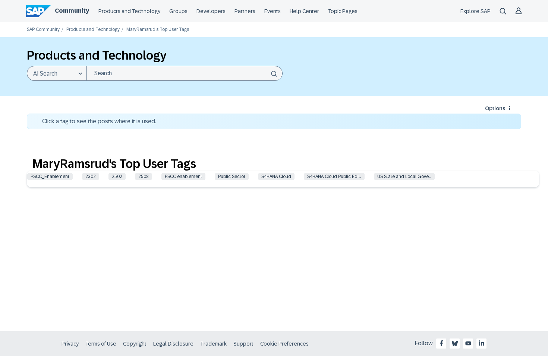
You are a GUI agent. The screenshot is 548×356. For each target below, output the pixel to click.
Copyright (135, 344)
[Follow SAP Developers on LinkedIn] (482, 343)
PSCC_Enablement (50, 176)
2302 (90, 176)
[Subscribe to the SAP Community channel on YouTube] (468, 343)
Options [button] (495, 108)
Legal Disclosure (173, 344)
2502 (117, 176)
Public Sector (231, 176)
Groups (178, 11)
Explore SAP (475, 11)
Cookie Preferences (284, 344)
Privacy (70, 344)
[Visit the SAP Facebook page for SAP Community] (441, 343)
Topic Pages (343, 11)
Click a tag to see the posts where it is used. (99, 121)
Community (72, 10)
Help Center (304, 11)
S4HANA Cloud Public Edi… (334, 176)
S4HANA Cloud (276, 176)
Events (272, 11)
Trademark (213, 344)
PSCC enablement (183, 176)
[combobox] (184, 73)
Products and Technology (129, 11)
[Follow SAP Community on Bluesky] (455, 343)
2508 (143, 176)
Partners (244, 11)
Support (243, 344)
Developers (211, 11)
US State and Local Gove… (404, 176)
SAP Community (43, 29)
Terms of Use (100, 344)
